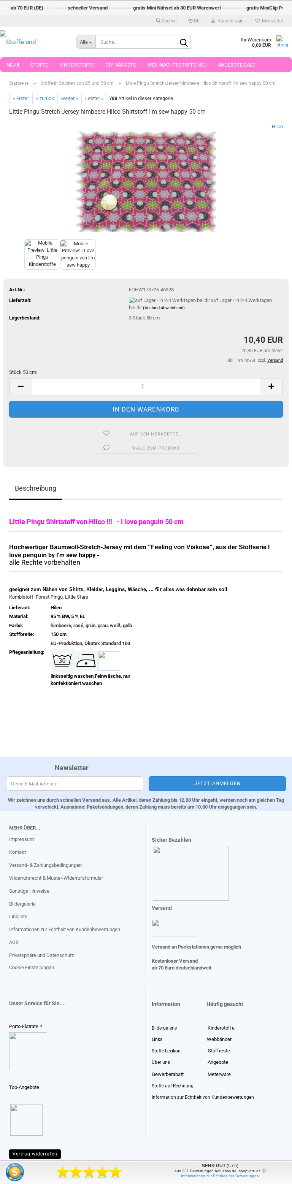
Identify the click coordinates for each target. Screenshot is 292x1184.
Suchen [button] (168, 21)
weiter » (69, 98)
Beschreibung (35, 488)
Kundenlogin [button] (229, 21)
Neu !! (12, 65)
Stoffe (39, 65)
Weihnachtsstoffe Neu (177, 65)
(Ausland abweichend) (164, 307)
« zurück (45, 98)
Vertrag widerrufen (35, 1154)
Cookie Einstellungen (31, 967)
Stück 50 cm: (23, 372)
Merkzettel (271, 21)
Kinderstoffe (76, 65)
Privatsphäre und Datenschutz (41, 955)
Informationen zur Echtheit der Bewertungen (220, 1176)
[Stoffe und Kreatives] (32, 42)
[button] (193, 21)
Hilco (277, 126)
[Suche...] (183, 42)
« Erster (21, 98)
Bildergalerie (22, 904)
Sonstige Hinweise (29, 891)
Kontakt (17, 852)
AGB (14, 942)
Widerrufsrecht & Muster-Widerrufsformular (56, 878)
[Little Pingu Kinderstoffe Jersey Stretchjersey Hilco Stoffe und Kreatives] (146, 180)
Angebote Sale (236, 65)
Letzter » (94, 98)
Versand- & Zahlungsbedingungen (45, 865)
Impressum (21, 839)
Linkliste (18, 916)
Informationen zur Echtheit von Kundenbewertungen (64, 929)
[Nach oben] (21, 1172)
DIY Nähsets (120, 65)
